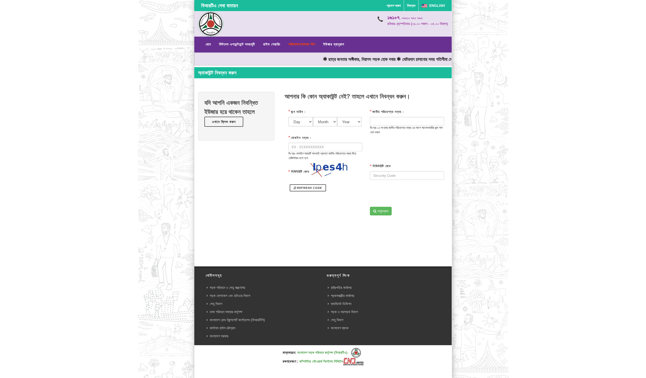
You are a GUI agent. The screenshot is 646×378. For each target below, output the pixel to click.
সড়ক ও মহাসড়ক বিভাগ (344, 312)
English (436, 6)
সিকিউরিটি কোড (298, 171)
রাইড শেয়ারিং (271, 44)
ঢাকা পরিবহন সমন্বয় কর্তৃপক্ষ (226, 312)
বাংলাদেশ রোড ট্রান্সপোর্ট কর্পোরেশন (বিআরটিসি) (237, 320)
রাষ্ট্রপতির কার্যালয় (341, 288)
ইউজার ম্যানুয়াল (333, 44)
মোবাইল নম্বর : (301, 138)
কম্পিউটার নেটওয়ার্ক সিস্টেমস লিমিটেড (321, 361)
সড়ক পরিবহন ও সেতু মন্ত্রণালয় (227, 288)
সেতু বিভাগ (216, 304)
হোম (208, 44)
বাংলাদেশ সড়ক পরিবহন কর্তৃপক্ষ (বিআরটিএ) (322, 352)
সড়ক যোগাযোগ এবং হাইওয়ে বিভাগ (230, 296)
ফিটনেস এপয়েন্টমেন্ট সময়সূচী (237, 44)
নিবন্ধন (411, 6)
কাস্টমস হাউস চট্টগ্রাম (222, 328)
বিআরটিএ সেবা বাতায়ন (219, 5)
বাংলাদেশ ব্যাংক (339, 328)
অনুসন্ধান (382, 211)
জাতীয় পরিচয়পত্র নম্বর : (388, 112)
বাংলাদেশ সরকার (219, 336)
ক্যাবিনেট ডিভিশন (341, 304)
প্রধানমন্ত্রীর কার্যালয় (342, 296)
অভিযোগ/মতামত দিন (301, 44)
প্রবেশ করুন (394, 6)
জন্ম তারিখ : (298, 112)
